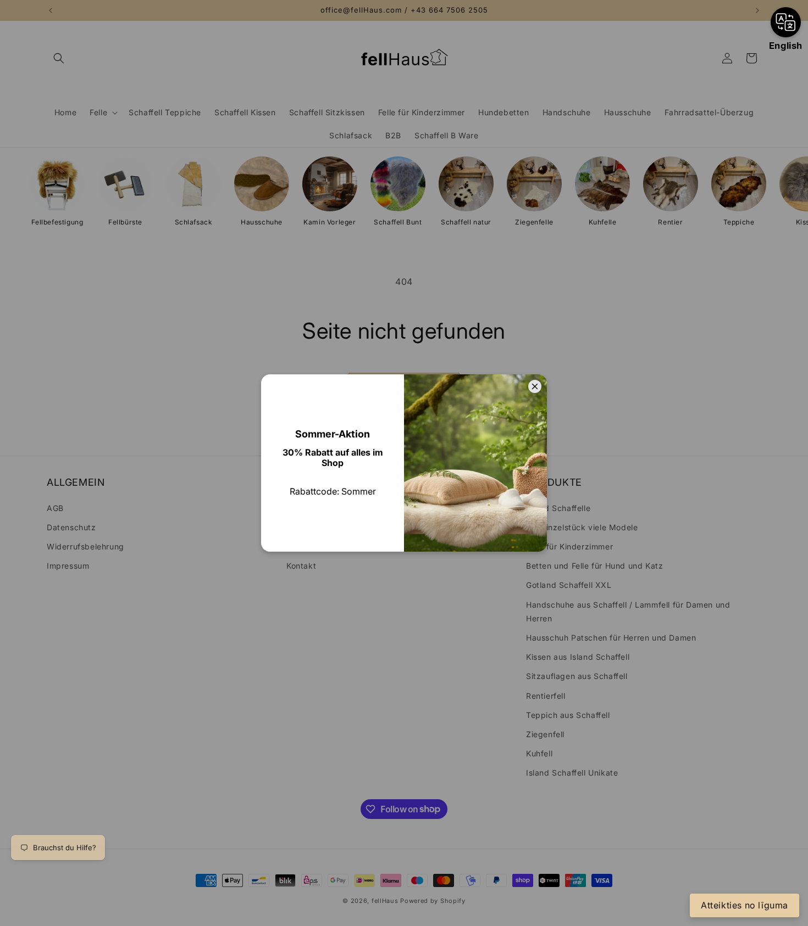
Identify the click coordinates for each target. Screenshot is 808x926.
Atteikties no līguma (744, 905)
